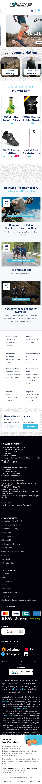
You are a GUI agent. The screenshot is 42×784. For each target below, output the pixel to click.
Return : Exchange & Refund (12, 525)
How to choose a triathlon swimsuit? (21, 310)
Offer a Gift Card (7, 563)
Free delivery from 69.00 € (11, 521)
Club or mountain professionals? (13, 552)
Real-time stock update (10, 544)
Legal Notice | (23, 662)
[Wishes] (20, 11)
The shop (5, 573)
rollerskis (15, 689)
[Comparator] (26, 11)
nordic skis (6, 702)
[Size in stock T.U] (11, 105)
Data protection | (12, 662)
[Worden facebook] (11, 510)
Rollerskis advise (21, 269)
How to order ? (7, 548)
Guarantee (5, 555)
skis (31, 734)
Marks (3, 577)
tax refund (5, 559)
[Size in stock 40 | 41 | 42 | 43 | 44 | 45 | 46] (11, 138)
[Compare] (17, 105)
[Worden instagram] (7, 510)
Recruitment (6, 596)
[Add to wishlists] (17, 99)
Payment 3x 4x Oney (9, 529)
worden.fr (8, 485)
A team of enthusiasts (10, 593)
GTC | (4, 662)
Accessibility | (33, 662)
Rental (4, 585)
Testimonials (6, 589)
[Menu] (23, 629)
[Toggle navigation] (2, 11)
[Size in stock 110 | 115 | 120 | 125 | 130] (31, 138)
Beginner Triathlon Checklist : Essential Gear (21, 227)
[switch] (21, 631)
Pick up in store (7, 536)
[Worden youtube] (15, 510)
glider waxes (7, 716)
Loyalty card (6, 533)
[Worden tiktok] (2, 510)
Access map (6, 454)
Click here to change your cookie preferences (18, 600)
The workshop (6, 581)
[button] (8, 11)
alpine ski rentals (20, 709)
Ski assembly (6, 540)
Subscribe (30, 426)
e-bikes (23, 689)
